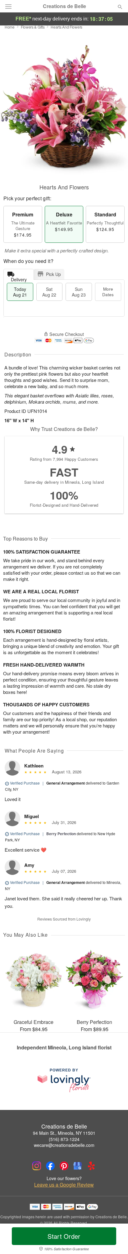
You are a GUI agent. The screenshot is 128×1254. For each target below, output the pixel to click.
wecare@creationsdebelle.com (64, 1145)
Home (10, 26)
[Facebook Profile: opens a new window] (50, 1165)
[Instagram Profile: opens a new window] (36, 1165)
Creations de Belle (64, 6)
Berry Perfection (61, 833)
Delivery (19, 278)
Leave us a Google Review (64, 1184)
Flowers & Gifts (33, 26)
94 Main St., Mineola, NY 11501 (64, 1133)
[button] (115, 1240)
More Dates (108, 291)
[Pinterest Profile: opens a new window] (64, 1165)
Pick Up (53, 274)
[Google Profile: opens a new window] (77, 1165)
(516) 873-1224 (64, 1139)
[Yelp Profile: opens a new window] (91, 1165)
